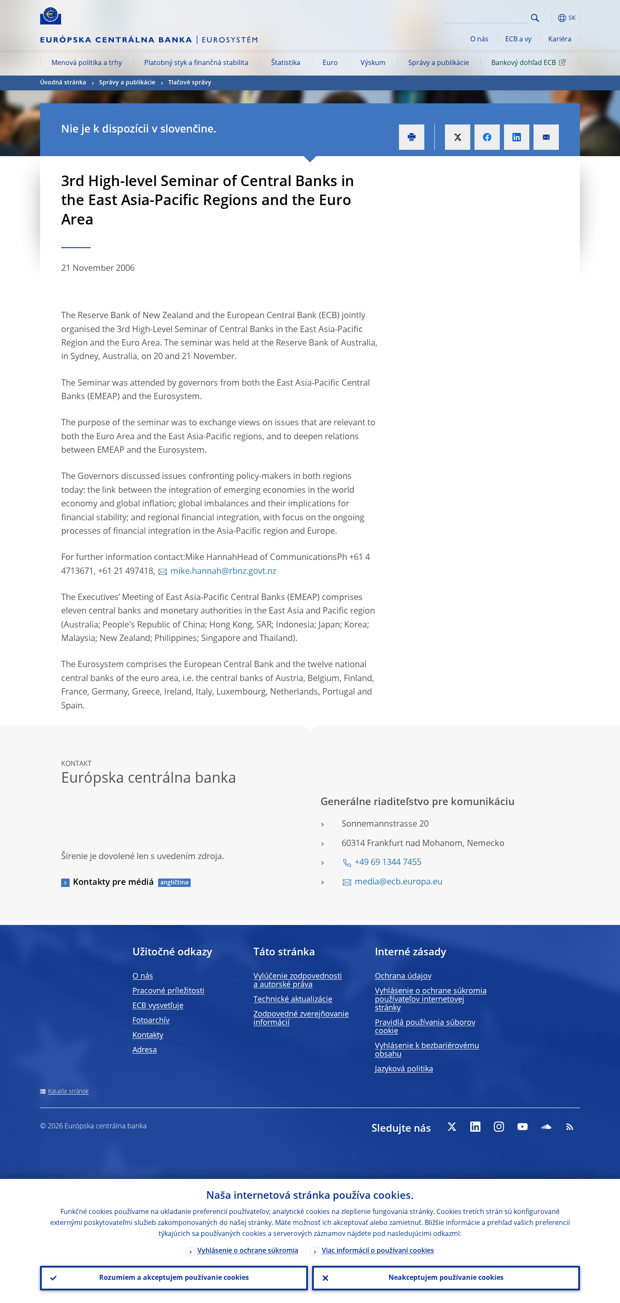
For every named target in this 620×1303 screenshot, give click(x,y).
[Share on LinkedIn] (516, 137)
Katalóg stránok (68, 1092)
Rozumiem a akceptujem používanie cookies (174, 1278)
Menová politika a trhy (86, 63)
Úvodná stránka (63, 83)
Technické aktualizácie (292, 999)
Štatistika (285, 63)
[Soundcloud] (546, 1126)
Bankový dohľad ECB (523, 63)
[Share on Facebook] (487, 137)
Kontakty (147, 1035)
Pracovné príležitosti (168, 991)
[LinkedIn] (475, 1126)
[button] (550, 18)
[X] (452, 1126)
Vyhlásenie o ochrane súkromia (247, 1251)
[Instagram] (499, 1126)
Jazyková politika (404, 1069)
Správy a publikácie (438, 63)
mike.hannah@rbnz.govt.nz (223, 572)
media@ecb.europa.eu (398, 882)
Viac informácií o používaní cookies (378, 1251)
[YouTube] (522, 1126)
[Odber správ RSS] (570, 1126)
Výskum (373, 63)
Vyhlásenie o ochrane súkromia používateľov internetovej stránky (431, 999)
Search (535, 18)
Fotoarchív (151, 1021)
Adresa (144, 1050)
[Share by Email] (546, 137)
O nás (479, 39)
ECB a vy (518, 39)
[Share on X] (457, 137)
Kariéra (559, 39)
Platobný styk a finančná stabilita (196, 63)
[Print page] (411, 137)
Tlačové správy (189, 83)
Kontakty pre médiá (113, 883)
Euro (330, 63)
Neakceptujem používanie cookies (446, 1278)
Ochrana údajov (403, 976)
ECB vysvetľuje (157, 1006)
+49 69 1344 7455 (388, 863)
